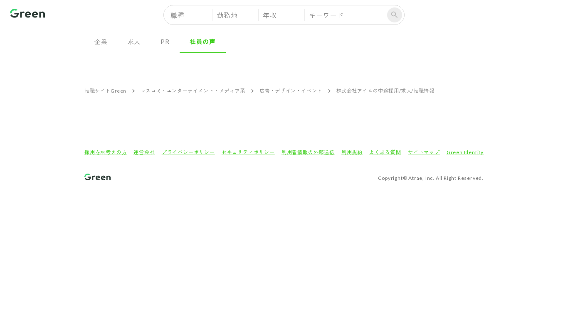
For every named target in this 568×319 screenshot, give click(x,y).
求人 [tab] (134, 41)
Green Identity (465, 152)
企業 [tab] (101, 41)
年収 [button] (270, 15)
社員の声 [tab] (203, 41)
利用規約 (352, 152)
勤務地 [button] (227, 15)
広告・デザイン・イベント (290, 91)
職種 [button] (177, 15)
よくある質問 (385, 152)
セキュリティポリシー (248, 152)
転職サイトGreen (105, 91)
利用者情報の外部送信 (308, 152)
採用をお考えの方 (105, 152)
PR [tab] (165, 41)
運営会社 (144, 152)
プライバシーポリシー (188, 152)
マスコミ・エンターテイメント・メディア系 (193, 91)
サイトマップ (424, 152)
